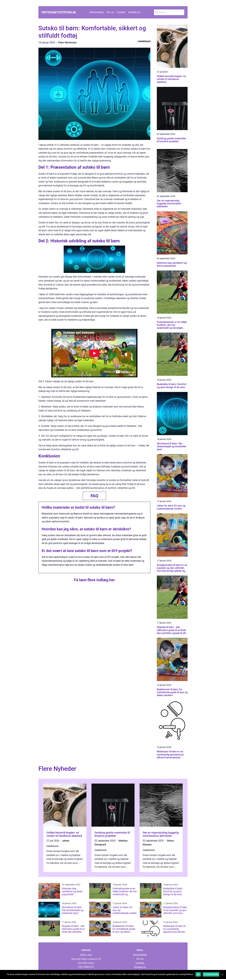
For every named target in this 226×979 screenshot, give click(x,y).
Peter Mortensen (67, 42)
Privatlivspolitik (211, 974)
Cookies (121, 12)
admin (65, 840)
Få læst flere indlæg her (94, 580)
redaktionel (144, 41)
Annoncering (96, 12)
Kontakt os (134, 12)
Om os (110, 12)
